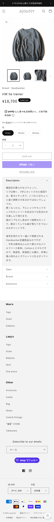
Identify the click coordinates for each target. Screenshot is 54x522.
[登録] (44, 449)
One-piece (11, 371)
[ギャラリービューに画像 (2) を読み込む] (27, 75)
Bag (8, 403)
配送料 (8, 122)
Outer (9, 318)
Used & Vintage (14, 417)
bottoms (10, 325)
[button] (3, 11)
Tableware (11, 430)
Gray (9, 133)
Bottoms (10, 357)
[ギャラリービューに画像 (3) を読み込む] (40, 75)
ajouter (13, 513)
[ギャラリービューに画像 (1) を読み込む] (13, 75)
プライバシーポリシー (42, 513)
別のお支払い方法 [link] (27, 171)
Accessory (11, 390)
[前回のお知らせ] (3, 3)
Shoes (9, 410)
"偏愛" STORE (13, 423)
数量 (4, 139)
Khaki (22, 133)
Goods (9, 396)
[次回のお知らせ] (50, 3)
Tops (8, 312)
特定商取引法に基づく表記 (40, 517)
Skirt (8, 364)
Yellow (36, 133)
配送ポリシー (21, 517)
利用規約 (9, 517)
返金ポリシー (25, 513)
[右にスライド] (50, 76)
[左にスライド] (3, 76)
